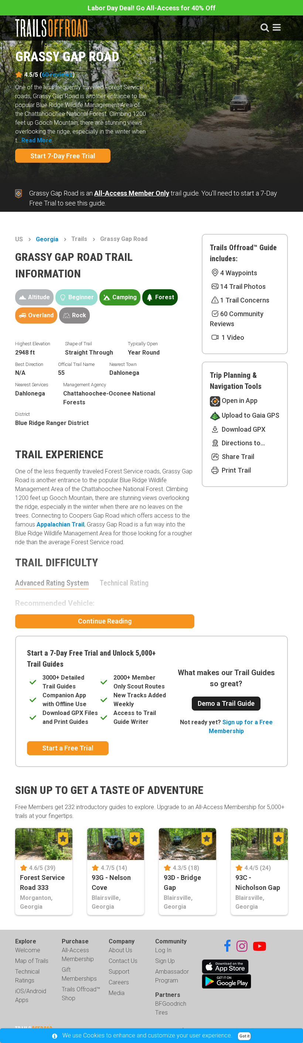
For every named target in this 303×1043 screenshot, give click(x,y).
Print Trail (235, 470)
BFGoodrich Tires (170, 1008)
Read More (36, 140)
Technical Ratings (27, 976)
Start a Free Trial (67, 748)
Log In (163, 950)
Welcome (27, 950)
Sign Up (165, 960)
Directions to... (242, 443)
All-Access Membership (78, 955)
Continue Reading (105, 621)
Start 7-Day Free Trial (62, 156)
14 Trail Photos (243, 286)
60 (57, 74)
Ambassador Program (172, 976)
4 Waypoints (238, 273)
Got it (244, 1036)
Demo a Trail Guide (226, 703)
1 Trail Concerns (244, 300)
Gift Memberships (79, 974)
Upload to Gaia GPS (249, 415)
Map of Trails (31, 960)
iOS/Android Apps (30, 996)
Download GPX (242, 429)
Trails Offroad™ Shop (81, 994)
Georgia (47, 239)
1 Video (232, 337)
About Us (120, 950)
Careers (119, 982)
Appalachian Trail (60, 524)
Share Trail (237, 456)
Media (117, 993)
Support (119, 971)
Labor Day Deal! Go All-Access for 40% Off (151, 8)
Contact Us (123, 960)
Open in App (239, 400)
